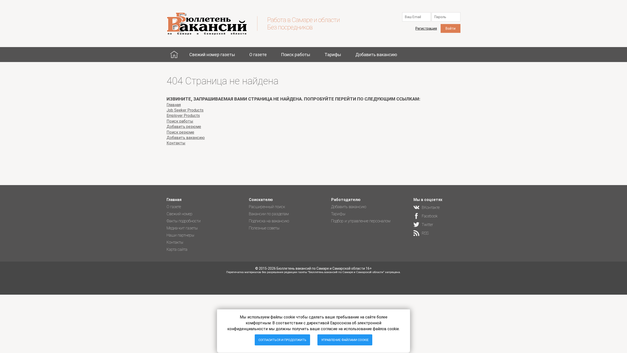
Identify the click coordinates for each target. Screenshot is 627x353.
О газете (258, 54)
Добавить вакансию (376, 54)
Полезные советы (264, 228)
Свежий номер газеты (212, 54)
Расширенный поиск (267, 206)
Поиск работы (295, 54)
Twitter (427, 224)
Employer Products (183, 115)
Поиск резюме (180, 132)
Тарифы (333, 54)
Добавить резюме (184, 126)
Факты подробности (184, 221)
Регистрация (426, 28)
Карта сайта (177, 249)
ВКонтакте (431, 207)
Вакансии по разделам (269, 214)
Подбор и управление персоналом (360, 221)
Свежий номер (180, 214)
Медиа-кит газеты (182, 228)
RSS (425, 233)
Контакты (176, 143)
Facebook (430, 216)
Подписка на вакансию (269, 221)
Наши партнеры (180, 235)
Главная (174, 54)
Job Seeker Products (185, 110)
